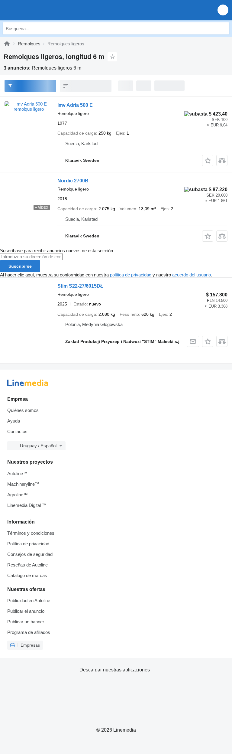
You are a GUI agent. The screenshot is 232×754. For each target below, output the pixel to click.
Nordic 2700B (73, 180)
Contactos (17, 431)
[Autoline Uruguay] (39, 10)
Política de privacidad (28, 543)
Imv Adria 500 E (75, 105)
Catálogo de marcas (27, 575)
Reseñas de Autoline (27, 564)
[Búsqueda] (223, 28)
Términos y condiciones (30, 533)
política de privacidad (130, 274)
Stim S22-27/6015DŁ (80, 286)
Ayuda (13, 420)
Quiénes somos (23, 410)
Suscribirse (20, 266)
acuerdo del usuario (191, 274)
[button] (223, 10)
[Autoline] (7, 43)
